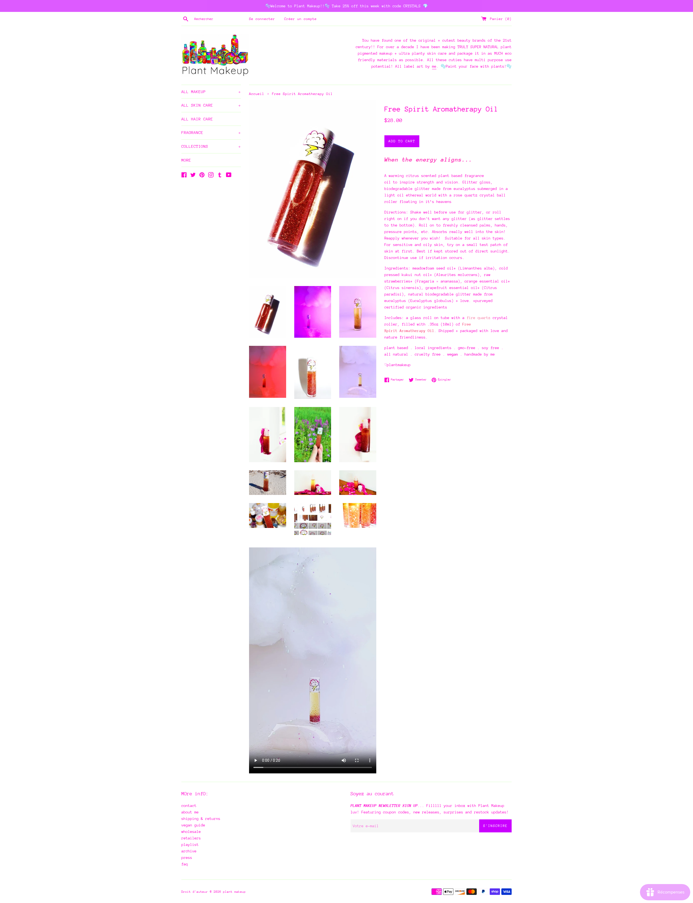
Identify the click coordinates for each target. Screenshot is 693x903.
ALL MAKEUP (211, 91)
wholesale (191, 831)
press (186, 857)
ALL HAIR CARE (197, 119)
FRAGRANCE (211, 132)
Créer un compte (300, 19)
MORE (186, 160)
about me (190, 812)
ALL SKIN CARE (211, 105)
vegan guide (193, 825)
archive (189, 851)
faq (184, 864)
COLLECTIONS (211, 146)
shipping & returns (200, 818)
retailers (191, 838)
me (434, 66)
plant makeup (234, 892)
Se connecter (262, 19)
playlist (190, 844)
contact (189, 805)
